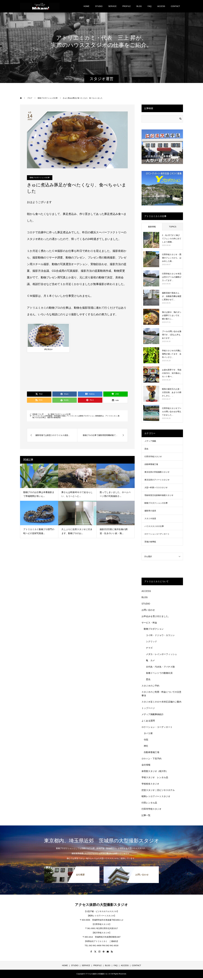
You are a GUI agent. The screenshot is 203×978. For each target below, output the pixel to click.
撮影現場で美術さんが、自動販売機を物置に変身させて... (171, 296)
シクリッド (151, 641)
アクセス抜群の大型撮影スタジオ (101, 905)
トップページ (148, 708)
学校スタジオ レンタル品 (155, 777)
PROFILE (126, 6)
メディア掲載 (150, 441)
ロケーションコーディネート (157, 534)
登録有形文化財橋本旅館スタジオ (158, 495)
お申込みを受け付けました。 (156, 616)
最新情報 (152, 227)
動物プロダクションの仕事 (40, 178)
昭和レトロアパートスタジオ (156, 796)
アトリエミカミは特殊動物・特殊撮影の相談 (49, 416)
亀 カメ (150, 660)
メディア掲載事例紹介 (153, 714)
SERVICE (112, 6)
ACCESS (161, 6)
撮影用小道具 (150, 511)
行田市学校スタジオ (153, 456)
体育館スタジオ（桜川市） (155, 771)
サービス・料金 (149, 622)
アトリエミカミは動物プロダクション (80, 416)
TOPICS (172, 227)
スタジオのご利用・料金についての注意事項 (161, 694)
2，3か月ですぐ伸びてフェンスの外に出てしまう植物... (171, 238)
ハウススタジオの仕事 (154, 526)
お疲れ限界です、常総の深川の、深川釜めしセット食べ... (171, 373)
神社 (146, 746)
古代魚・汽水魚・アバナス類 (160, 667)
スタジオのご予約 (150, 686)
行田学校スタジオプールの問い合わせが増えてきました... (171, 411)
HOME (86, 6)
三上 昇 (41, 414)
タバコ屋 (148, 733)
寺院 (146, 739)
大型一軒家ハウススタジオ (156, 487)
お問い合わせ (148, 610)
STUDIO (98, 6)
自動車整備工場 (151, 464)
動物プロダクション (154, 629)
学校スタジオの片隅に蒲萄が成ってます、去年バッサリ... (171, 353)
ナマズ (150, 648)
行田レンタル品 (149, 803)
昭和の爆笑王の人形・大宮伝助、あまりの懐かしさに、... (171, 392)
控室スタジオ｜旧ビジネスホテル (158, 790)
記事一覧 (146, 815)
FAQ (149, 6)
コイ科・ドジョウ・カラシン (160, 635)
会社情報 (146, 765)
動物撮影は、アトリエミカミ (106, 416)
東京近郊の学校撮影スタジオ (157, 472)
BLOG (139, 6)
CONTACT (175, 6)
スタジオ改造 (150, 518)
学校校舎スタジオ (150, 784)
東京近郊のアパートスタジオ (157, 480)
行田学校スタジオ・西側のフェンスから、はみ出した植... (171, 257)
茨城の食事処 (150, 542)
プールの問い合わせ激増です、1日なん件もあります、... (171, 334)
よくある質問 (148, 721)
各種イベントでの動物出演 (159, 673)
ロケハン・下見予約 (151, 758)
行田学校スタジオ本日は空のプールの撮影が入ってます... (171, 277)
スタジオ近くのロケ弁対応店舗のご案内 (161, 702)
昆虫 (146, 449)
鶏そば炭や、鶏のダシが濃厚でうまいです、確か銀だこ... (171, 315)
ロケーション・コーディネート (157, 727)
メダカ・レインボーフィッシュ (161, 654)
